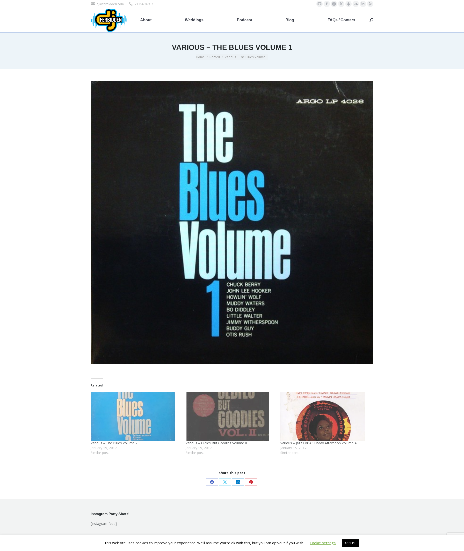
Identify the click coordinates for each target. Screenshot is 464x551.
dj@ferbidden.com (110, 4)
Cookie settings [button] (323, 542)
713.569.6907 (144, 4)
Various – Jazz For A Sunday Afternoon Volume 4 (318, 443)
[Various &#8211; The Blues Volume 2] (136, 416)
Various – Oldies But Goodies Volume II (216, 443)
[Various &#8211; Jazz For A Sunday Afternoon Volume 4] (325, 416)
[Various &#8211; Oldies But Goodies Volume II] (231, 416)
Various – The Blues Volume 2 (114, 443)
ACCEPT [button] (350, 543)
